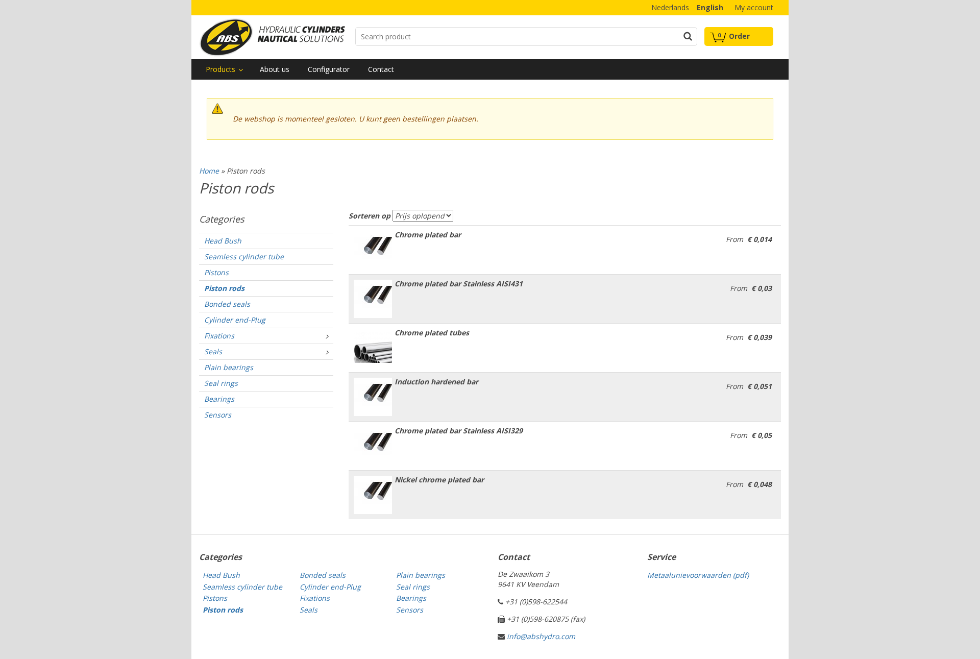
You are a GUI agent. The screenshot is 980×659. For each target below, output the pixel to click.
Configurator (329, 69)
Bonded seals (227, 304)
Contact (381, 69)
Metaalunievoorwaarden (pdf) (698, 575)
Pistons (216, 272)
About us (274, 69)
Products (220, 69)
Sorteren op (369, 216)
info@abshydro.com (541, 636)
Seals (213, 351)
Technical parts (272, 37)
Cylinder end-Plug (234, 320)
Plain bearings (228, 367)
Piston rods (224, 288)
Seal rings (221, 383)
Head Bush (222, 241)
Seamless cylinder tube (244, 256)
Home (209, 171)
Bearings (219, 399)
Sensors (217, 415)
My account (753, 7)
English (710, 7)
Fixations (219, 335)
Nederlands (670, 7)
